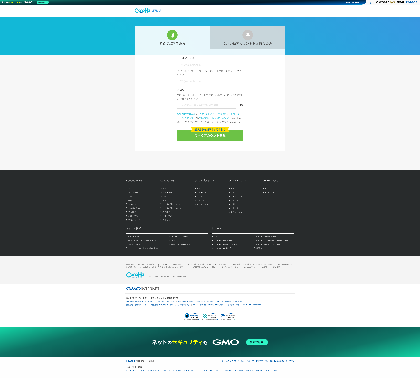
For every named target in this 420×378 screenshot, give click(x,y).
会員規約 (130, 264)
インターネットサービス (135, 370)
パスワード (183, 90)
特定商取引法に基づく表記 (150, 267)
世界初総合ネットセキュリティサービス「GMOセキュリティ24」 (150, 301)
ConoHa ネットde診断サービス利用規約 (223, 264)
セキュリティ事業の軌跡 (252, 304)
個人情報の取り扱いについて (215, 117)
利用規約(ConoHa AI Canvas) (254, 264)
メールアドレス (185, 58)
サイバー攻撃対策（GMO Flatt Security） (208, 304)
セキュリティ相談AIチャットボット (229, 301)
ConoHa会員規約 (186, 113)
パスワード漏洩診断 (185, 301)
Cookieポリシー (250, 267)
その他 (275, 370)
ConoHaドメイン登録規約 (213, 113)
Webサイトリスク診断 (204, 301)
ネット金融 (239, 370)
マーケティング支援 (204, 370)
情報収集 (228, 370)
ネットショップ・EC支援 (157, 370)
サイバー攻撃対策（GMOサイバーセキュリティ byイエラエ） (167, 304)
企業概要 (263, 267)
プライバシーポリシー (233, 267)
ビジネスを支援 (175, 370)
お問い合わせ (215, 267)
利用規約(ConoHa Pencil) (278, 264)
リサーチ (218, 370)
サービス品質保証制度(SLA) (197, 267)
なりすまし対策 (233, 304)
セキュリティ (189, 370)
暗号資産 (249, 370)
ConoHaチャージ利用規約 (170, 264)
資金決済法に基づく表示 (174, 267)
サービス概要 (275, 267)
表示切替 (241, 105)
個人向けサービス (262, 370)
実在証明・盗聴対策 (133, 304)
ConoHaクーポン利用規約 (194, 264)
